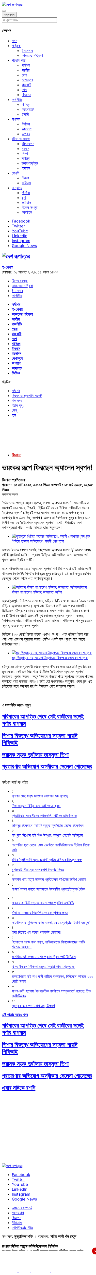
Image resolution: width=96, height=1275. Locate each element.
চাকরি (25, 114)
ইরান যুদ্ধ (18, 405)
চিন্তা (25, 177)
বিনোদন (26, 94)
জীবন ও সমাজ (21, 138)
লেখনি (15, 173)
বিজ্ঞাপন (16, 1217)
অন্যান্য (17, 187)
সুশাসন (16, 119)
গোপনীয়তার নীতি (22, 1227)
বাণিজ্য (26, 104)
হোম (14, 40)
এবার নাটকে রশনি (18, 1087)
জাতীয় (26, 70)
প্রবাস (25, 148)
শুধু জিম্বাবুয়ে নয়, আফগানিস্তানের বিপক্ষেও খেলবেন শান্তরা (50, 657)
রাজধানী (26, 84)
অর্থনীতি (17, 99)
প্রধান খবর (18, 60)
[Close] (4, 11)
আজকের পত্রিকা (32, 55)
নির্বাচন (26, 124)
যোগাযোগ (18, 1212)
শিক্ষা (25, 153)
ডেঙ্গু (14, 410)
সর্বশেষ (26, 65)
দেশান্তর (27, 79)
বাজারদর (17, 400)
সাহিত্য (26, 182)
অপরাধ (26, 133)
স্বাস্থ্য (26, 158)
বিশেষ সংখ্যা (29, 207)
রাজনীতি (17, 324)
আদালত (27, 128)
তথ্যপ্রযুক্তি (30, 163)
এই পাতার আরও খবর (15, 1014)
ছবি (24, 197)
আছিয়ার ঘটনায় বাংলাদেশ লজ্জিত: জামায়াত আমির (49, 589)
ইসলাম (26, 168)
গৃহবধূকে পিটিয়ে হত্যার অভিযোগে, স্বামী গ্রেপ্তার (51, 539)
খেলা (24, 89)
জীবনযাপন (28, 143)
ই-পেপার (27, 50)
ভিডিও (26, 192)
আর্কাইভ (27, 212)
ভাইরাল (26, 202)
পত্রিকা (16, 45)
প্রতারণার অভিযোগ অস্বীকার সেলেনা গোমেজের (47, 766)
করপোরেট (27, 109)
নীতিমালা (17, 1222)
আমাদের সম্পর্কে (22, 1207)
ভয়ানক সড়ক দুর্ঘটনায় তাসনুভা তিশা (35, 754)
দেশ (24, 75)
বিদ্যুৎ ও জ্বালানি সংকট (27, 395)
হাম (14, 415)
